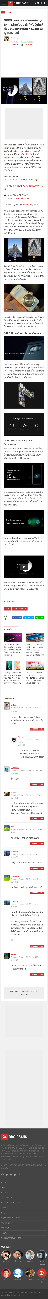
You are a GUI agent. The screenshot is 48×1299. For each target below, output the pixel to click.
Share (18, 618)
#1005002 (21, 745)
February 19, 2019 (29, 204)
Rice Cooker (42, 1262)
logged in (26, 991)
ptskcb (13, 705)
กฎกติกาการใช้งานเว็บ (10, 1218)
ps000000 (15, 768)
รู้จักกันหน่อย (6, 1223)
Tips (3, 1188)
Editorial (4, 1193)
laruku (5, 1279)
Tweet (30, 618)
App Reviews (6, 1198)
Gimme (18, 1261)
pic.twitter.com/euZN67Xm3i (16, 198)
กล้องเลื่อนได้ (26, 154)
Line (41, 618)
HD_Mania (30, 1279)
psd (12, 827)
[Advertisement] (24, 63)
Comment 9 (27, 45)
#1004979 (14, 882)
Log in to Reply (37, 729)
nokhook (14, 852)
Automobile (5, 1208)
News (9, 12)
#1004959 (14, 712)
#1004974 (14, 832)
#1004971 (14, 798)
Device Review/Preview (10, 1203)
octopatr (17, 38)
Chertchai (15, 876)
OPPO (7, 609)
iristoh (13, 954)
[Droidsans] (18, 3)
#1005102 (14, 960)
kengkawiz (30, 1261)
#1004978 (14, 857)
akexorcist (18, 1279)
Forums (4, 1213)
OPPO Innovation (19, 609)
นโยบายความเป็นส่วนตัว (11, 1238)
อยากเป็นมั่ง (42, 1280)
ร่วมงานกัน (5, 1228)
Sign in (38, 3)
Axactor (21, 737)
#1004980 (14, 907)
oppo (14, 601)
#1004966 (14, 774)
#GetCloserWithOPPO (33, 186)
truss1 (13, 793)
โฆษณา (4, 1233)
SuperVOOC (9, 157)
